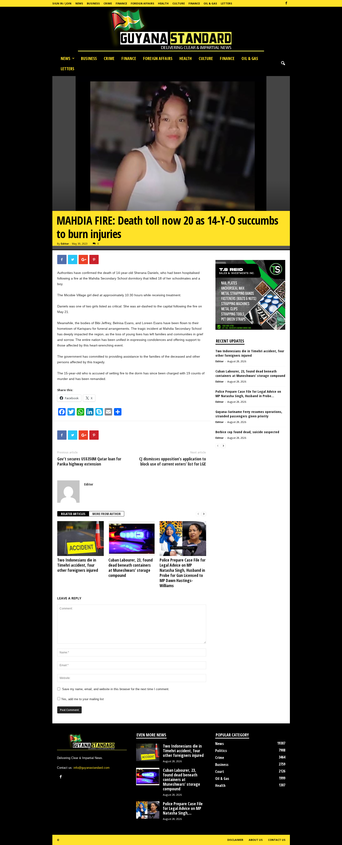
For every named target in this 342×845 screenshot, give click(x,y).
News (79, 3)
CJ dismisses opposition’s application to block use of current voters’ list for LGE (172, 461)
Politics (221, 750)
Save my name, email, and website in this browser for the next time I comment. (115, 689)
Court (219, 771)
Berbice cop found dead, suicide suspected (247, 431)
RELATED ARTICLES (73, 514)
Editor (65, 243)
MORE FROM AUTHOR (106, 514)
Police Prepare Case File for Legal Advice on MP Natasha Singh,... (183, 808)
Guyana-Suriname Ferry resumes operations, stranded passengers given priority (248, 413)
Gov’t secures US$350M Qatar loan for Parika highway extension (89, 461)
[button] (283, 63)
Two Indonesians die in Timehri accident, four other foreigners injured (77, 565)
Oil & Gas (210, 3)
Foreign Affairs (142, 3)
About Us (256, 840)
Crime (108, 3)
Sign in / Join (61, 3)
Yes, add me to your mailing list (82, 699)
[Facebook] (286, 3)
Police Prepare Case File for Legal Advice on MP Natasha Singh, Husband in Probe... (248, 393)
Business (93, 3)
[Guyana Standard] (171, 30)
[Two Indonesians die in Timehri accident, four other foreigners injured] (80, 538)
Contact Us (276, 840)
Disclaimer (235, 840)
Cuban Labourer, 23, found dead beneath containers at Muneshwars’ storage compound (130, 567)
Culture (178, 3)
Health (163, 3)
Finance (121, 3)
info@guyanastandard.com (92, 767)
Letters (226, 3)
